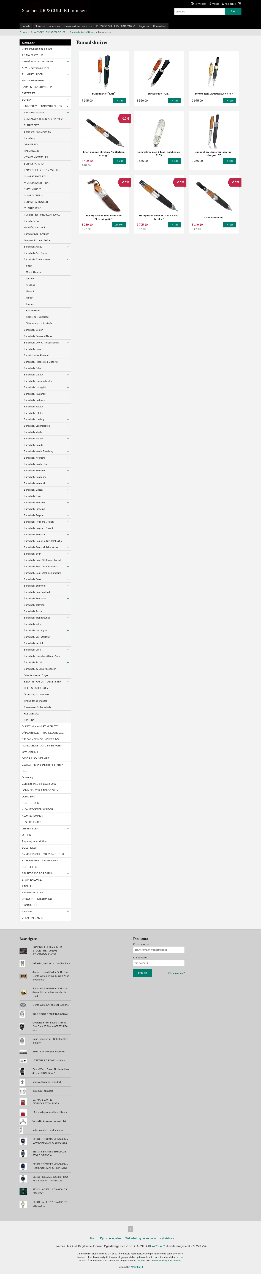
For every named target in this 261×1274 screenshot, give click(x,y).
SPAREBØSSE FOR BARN (37, 873)
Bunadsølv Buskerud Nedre (38, 336)
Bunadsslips (30, 138)
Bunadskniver (33, 310)
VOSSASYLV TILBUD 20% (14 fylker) (43, 119)
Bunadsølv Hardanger (35, 394)
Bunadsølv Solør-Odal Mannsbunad (42, 560)
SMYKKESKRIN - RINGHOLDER (40, 860)
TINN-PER (28, 886)
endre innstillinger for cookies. (166, 1260)
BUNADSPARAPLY (34, 163)
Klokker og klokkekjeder (37, 317)
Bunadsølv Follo (32, 368)
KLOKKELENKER (31, 822)
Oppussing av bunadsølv (37, 694)
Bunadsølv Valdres (33, 624)
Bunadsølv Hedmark (34, 400)
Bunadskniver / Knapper (36, 234)
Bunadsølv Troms (33, 611)
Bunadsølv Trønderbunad (37, 617)
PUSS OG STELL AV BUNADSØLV (115, 26)
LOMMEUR (28, 796)
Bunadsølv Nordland (34, 470)
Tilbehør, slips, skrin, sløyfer (39, 323)
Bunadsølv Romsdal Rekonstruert (41, 547)
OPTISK (26, 835)
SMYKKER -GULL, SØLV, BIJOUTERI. (43, 854)
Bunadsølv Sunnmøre (35, 598)
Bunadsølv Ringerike (34, 509)
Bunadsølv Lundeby (34, 419)
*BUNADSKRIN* (32, 208)
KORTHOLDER (30, 803)
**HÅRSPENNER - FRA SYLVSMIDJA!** (36, 186)
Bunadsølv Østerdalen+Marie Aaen (42, 656)
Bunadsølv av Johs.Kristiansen (40, 669)
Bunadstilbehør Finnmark (37, 355)
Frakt (93, 1238)
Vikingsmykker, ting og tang (37, 48)
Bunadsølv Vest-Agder (35, 630)
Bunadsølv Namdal (34, 445)
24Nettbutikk (136, 1267)
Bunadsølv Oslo (32, 496)
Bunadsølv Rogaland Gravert (39, 521)
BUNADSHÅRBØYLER (36, 202)
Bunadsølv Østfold (33, 662)
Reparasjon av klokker (34, 841)
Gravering (27, 777)
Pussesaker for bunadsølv (37, 707)
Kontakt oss (159, 26)
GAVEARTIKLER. (31, 752)
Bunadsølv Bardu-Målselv (37, 259)
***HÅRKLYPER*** (33, 195)
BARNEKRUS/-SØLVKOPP (37, 86)
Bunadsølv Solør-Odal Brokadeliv (41, 566)
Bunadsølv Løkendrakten (37, 425)
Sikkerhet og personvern (140, 1238)
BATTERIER (29, 93)
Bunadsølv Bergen (33, 330)
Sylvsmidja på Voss (34, 112)
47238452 (158, 1246)
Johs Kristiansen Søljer (36, 675)
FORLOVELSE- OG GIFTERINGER (42, 745)
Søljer (29, 266)
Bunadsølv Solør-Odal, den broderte (42, 573)
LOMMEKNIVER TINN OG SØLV (40, 790)
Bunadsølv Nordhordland (36, 464)
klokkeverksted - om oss (78, 26)
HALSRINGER (31, 151)
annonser (54, 26)
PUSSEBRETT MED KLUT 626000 (42, 214)
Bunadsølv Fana (32, 349)
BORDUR (27, 99)
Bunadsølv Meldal (33, 432)
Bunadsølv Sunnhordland (37, 592)
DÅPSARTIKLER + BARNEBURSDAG (43, 732)
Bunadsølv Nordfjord (34, 457)
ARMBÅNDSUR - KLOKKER (37, 61)
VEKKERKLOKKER (32, 917)
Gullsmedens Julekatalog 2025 (39, 783)
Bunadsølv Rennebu (34, 502)
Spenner (30, 278)
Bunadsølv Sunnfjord (34, 585)
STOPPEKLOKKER (32, 879)
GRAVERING (31, 144)
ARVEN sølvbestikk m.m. (36, 67)
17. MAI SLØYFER (32, 55)
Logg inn (144, 26)
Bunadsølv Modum (33, 438)
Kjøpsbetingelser (111, 1238)
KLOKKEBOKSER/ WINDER (37, 809)
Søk (233, 11)
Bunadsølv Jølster (33, 406)
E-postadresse (141, 944)
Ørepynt (30, 291)
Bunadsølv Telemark (34, 605)
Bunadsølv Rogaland (34, 515)
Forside (26, 26)
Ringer (29, 298)
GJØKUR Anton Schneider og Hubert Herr (42, 767)
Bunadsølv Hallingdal (35, 387)
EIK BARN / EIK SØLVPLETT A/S (40, 739)
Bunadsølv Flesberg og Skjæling (41, 362)
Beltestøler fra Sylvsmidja (37, 131)
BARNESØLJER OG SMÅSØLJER (42, 170)
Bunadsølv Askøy (33, 246)
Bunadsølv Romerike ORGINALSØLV (43, 541)
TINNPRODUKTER (32, 892)
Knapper (30, 304)
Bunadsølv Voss (32, 649)
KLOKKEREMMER (32, 815)
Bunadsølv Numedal (34, 483)
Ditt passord (140, 957)
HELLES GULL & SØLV (36, 688)
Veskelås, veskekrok (34, 227)
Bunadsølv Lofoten (33, 413)
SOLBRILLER (29, 847)
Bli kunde (40, 26)
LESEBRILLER (30, 828)
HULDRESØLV (31, 713)
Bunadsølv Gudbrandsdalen (38, 381)
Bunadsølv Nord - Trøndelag (38, 451)
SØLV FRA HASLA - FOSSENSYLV (42, 681)
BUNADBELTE (31, 125)
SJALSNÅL (30, 720)
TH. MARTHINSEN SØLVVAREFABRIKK (33, 77)
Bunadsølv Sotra (32, 579)
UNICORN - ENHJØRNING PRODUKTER (37, 902)
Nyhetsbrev (166, 1238)
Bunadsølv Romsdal (34, 534)
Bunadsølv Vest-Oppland (37, 637)
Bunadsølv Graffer (33, 374)
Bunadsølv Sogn (32, 553)
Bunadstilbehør (31, 221)
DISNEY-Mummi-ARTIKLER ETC (40, 726)
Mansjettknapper (34, 272)
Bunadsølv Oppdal (33, 489)
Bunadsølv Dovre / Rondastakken (41, 342)
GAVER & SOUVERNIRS (35, 758)
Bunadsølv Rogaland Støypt (38, 528)
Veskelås (30, 285)
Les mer (141, 1260)
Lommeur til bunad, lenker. (37, 240)
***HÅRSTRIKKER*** (35, 176)
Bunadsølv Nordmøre (35, 477)
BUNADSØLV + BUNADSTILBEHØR (42, 106)
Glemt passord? (176, 973)
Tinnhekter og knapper (35, 701)
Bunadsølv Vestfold (34, 643)
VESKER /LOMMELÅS (36, 157)
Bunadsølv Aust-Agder (35, 253)
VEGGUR (27, 911)
